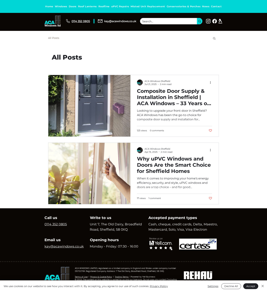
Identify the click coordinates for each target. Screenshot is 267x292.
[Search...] (199, 21)
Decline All (231, 286)
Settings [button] (213, 286)
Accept (250, 286)
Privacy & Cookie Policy (101, 276)
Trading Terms (122, 276)
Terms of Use (81, 276)
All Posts (53, 38)
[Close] (262, 286)
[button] (214, 38)
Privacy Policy (159, 286)
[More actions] (211, 82)
